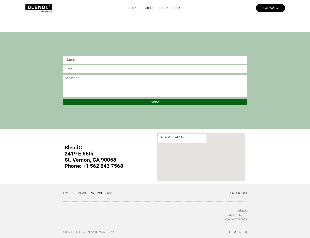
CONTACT (165, 8)
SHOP (132, 8)
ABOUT (149, 8)
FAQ (180, 8)
